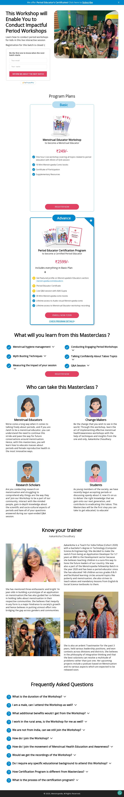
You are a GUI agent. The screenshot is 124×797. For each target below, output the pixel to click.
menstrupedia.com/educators (49, 281)
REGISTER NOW (62, 206)
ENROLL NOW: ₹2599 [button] (62, 315)
